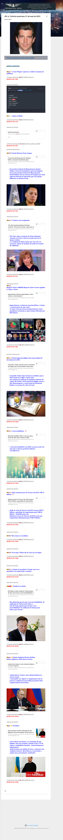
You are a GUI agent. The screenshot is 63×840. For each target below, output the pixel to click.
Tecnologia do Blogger (32, 825)
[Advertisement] (57, 36)
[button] (47, 16)
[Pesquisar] (61, 4)
